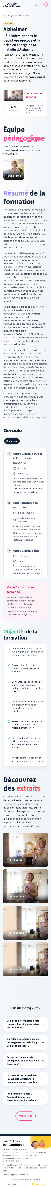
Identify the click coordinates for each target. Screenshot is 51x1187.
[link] (23, 15)
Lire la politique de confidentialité (15, 1175)
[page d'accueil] (12, 4)
